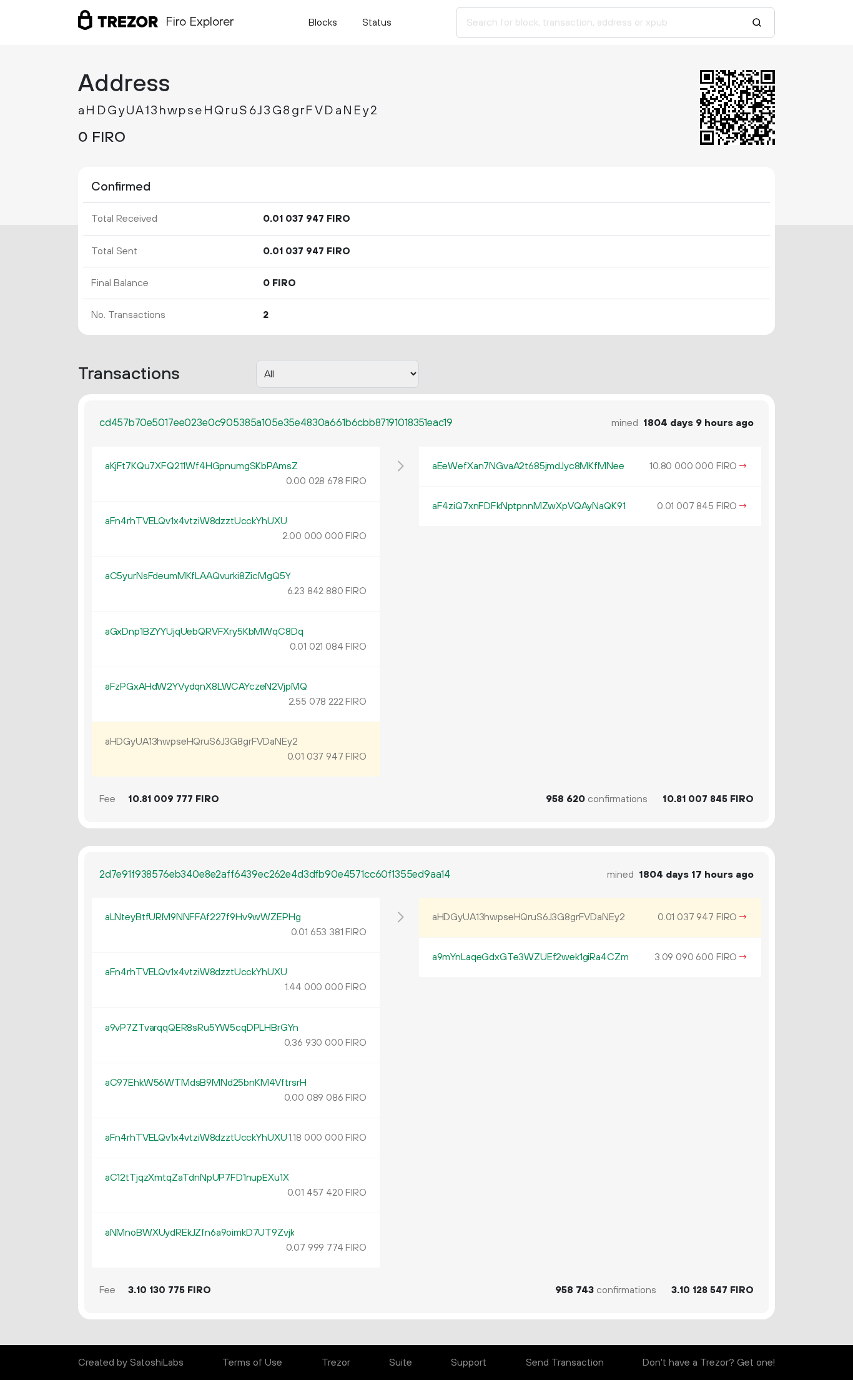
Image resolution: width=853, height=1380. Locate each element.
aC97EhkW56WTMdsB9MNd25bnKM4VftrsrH (206, 1082)
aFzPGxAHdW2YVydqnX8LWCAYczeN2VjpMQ (206, 686)
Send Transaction (565, 1362)
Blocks (322, 22)
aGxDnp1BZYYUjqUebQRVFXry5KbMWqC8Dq (204, 631)
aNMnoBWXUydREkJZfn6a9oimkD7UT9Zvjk (200, 1232)
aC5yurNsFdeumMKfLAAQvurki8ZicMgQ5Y (198, 576)
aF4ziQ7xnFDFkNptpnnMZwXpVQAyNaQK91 (529, 506)
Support (468, 1362)
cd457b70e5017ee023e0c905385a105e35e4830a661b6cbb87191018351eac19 (276, 423)
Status (377, 22)
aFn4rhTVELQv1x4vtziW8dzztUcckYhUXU (196, 521)
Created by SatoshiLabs (131, 1362)
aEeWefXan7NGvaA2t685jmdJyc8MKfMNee (528, 466)
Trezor (336, 1362)
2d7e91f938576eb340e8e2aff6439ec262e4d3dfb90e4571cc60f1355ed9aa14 (274, 874)
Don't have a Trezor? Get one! (709, 1362)
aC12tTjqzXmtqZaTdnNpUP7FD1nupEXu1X (197, 1177)
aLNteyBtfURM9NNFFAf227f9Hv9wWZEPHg (203, 917)
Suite (400, 1362)
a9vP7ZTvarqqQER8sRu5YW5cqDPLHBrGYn (201, 1027)
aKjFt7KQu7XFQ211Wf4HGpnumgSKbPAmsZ (201, 466)
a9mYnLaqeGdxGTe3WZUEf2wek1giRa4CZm (530, 957)
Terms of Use (252, 1362)
